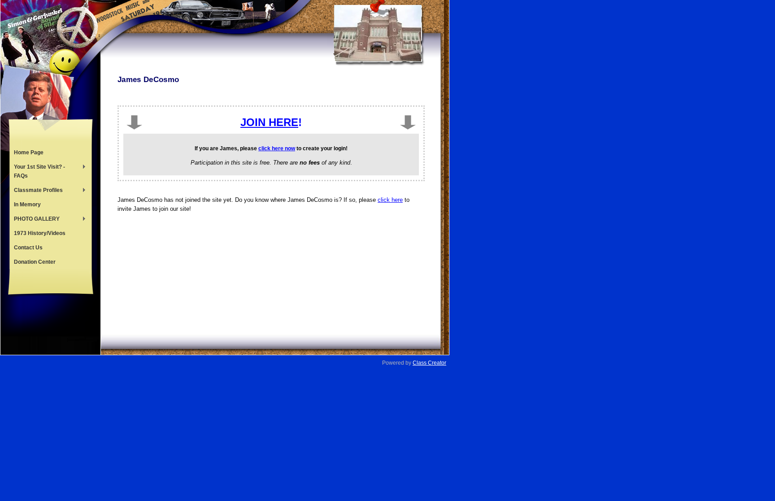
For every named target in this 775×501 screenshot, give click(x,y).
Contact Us (28, 247)
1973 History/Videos (39, 233)
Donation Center (35, 262)
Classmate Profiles (36, 191)
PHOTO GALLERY (34, 220)
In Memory (27, 204)
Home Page (29, 152)
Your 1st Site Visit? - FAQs (37, 171)
